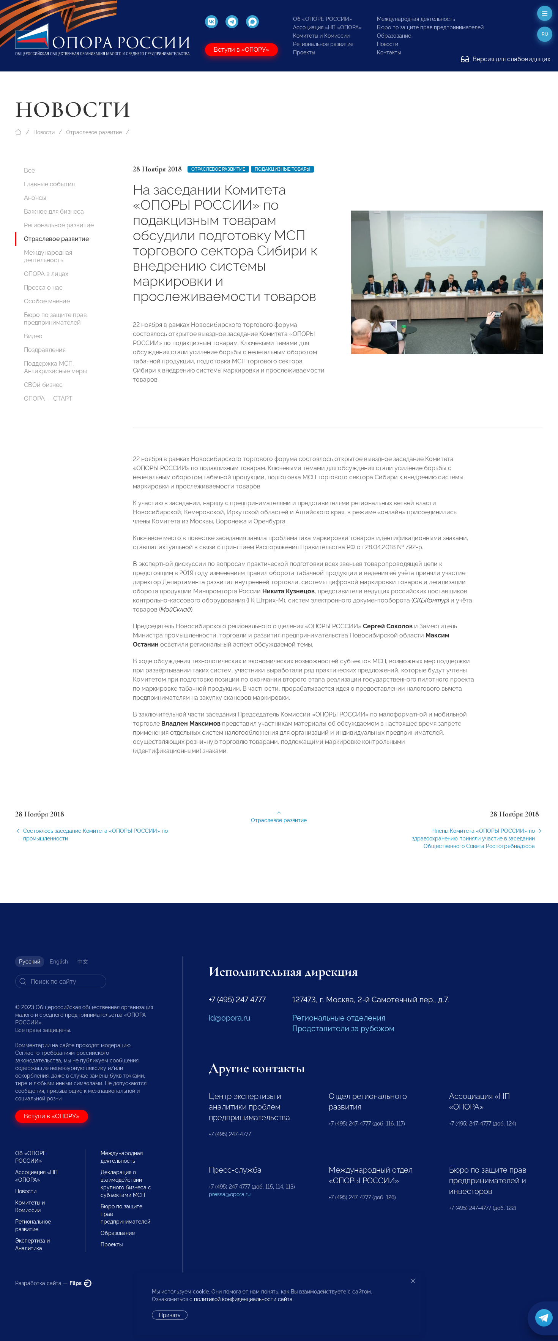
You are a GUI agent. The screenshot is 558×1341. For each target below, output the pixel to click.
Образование (394, 36)
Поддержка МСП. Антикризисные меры (55, 367)
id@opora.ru (230, 1017)
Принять (169, 1315)
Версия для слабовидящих (510, 59)
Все (29, 170)
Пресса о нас (43, 287)
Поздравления (45, 349)
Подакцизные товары (282, 169)
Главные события (49, 184)
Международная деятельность (416, 19)
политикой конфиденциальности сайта (243, 1299)
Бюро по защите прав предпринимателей (430, 27)
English (59, 962)
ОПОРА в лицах (46, 273)
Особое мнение (47, 301)
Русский (29, 962)
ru (545, 34)
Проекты (304, 52)
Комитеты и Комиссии (321, 36)
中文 (82, 962)
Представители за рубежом (343, 1028)
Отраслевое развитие (94, 132)
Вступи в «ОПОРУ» (241, 49)
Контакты (389, 52)
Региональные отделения (338, 1017)
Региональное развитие (323, 44)
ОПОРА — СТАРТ (48, 398)
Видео (33, 336)
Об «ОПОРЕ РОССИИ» (322, 19)
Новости (387, 44)
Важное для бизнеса (54, 211)
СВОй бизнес (43, 384)
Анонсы (35, 197)
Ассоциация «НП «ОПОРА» (327, 27)
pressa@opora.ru (230, 1194)
